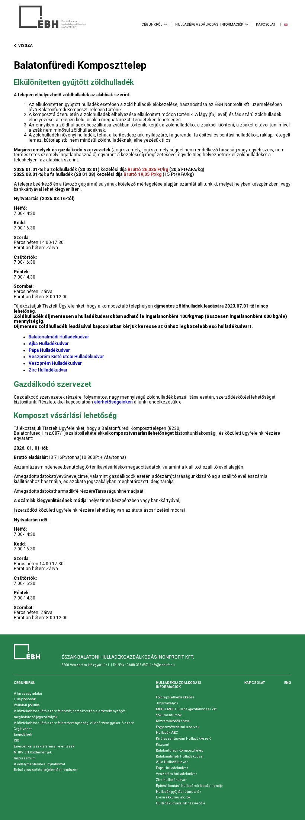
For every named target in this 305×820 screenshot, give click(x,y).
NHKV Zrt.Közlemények (33, 752)
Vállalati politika (27, 705)
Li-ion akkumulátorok (173, 797)
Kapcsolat (254, 683)
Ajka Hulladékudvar (172, 762)
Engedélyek (23, 734)
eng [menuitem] (286, 24)
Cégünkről (24, 683)
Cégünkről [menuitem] (152, 24)
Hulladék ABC (167, 732)
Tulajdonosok (25, 699)
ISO (16, 740)
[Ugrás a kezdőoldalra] (52, 17)
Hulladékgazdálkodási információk (178, 685)
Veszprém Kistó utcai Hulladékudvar (66, 356)
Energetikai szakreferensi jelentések (44, 746)
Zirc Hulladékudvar (48, 370)
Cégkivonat (23, 729)
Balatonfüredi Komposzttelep (179, 750)
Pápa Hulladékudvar (172, 768)
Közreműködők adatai (173, 721)
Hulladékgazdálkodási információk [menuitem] (209, 24)
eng (287, 683)
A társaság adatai (28, 693)
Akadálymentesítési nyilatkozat (39, 764)
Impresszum (25, 758)
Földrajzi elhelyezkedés (175, 697)
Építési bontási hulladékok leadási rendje (189, 786)
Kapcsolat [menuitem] (266, 24)
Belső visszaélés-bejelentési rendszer (46, 770)
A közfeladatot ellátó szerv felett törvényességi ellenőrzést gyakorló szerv (74, 723)
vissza (25, 45)
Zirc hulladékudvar (171, 780)
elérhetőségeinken (113, 402)
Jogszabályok (167, 703)
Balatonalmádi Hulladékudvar (59, 337)
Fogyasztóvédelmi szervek (177, 727)
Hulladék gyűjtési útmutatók (178, 792)
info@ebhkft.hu (162, 665)
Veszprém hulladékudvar (176, 774)
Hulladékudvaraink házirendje (180, 803)
